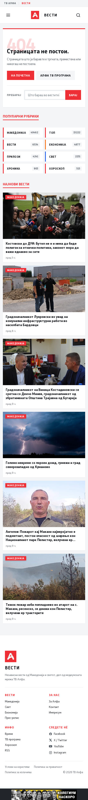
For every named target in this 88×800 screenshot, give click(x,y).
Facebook (59, 734)
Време (9, 734)
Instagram (60, 752)
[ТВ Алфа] (35, 15)
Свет (8, 707)
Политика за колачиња (18, 772)
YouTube (59, 746)
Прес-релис (12, 718)
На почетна (20, 75)
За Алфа (54, 701)
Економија (11, 712)
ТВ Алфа (10, 3)
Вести (26, 3)
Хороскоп (11, 745)
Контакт (54, 707)
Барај (73, 95)
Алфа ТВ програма (55, 75)
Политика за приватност (48, 766)
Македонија (12, 701)
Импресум (55, 712)
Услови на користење (17, 766)
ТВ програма (12, 739)
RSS (7, 750)
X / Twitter (60, 740)
